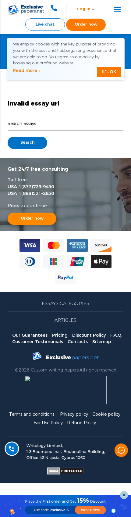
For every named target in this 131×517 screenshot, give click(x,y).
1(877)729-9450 (36, 187)
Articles (65, 320)
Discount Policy (89, 335)
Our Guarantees (30, 335)
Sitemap (101, 342)
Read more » (27, 71)
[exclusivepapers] (22, 9)
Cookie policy (106, 414)
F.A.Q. (116, 335)
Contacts (78, 342)
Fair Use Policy (48, 423)
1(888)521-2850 (36, 193)
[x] (65, 506)
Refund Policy (81, 423)
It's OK (109, 72)
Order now (32, 219)
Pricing (60, 335)
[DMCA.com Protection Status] (65, 473)
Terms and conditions (31, 414)
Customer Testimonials (37, 342)
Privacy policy (74, 414)
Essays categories (65, 303)
